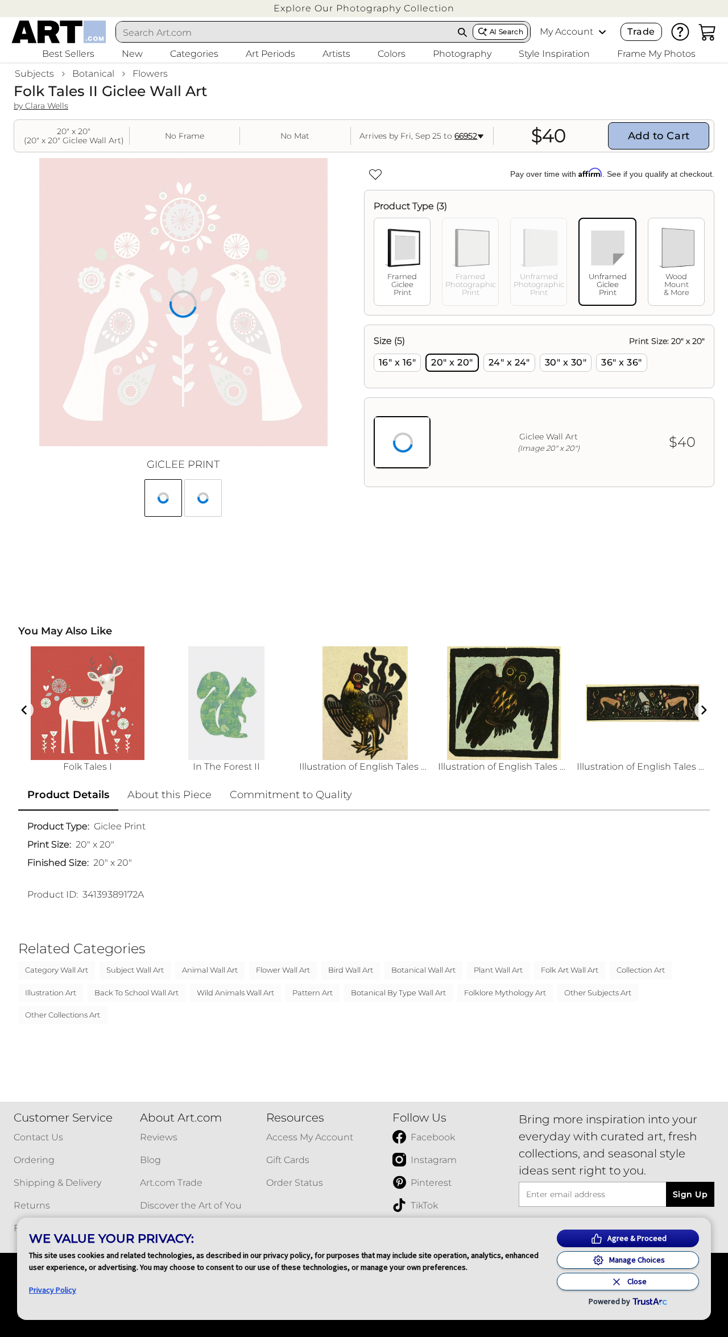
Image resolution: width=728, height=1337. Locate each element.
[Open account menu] (602, 31)
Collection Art (641, 969)
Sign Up (690, 1194)
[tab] (402, 262)
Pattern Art (312, 992)
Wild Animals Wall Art (235, 992)
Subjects (34, 73)
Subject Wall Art (135, 969)
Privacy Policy (52, 1290)
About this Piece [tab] (169, 794)
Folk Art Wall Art (569, 969)
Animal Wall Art (210, 969)
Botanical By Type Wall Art (398, 992)
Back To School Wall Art (136, 992)
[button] (364, 8)
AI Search (506, 31)
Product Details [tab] (68, 794)
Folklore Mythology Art (505, 992)
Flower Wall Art (283, 969)
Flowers (150, 73)
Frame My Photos (656, 53)
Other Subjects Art (597, 992)
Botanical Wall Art (423, 969)
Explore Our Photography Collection (364, 8)
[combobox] (284, 32)
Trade (641, 31)
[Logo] (58, 31)
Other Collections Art (62, 1014)
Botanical (93, 73)
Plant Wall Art (498, 969)
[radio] (397, 363)
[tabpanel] (539, 405)
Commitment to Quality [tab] (291, 794)
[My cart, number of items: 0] (707, 32)
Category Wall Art (56, 969)
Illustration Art (50, 992)
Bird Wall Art (350, 969)
